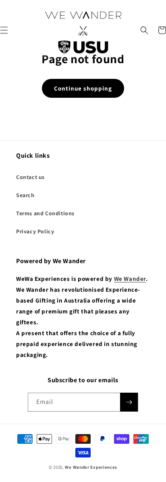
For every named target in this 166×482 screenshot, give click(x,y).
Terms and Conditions (45, 213)
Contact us (30, 177)
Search (25, 195)
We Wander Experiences (91, 467)
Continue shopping (83, 88)
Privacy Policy (35, 231)
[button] (144, 30)
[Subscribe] (129, 402)
